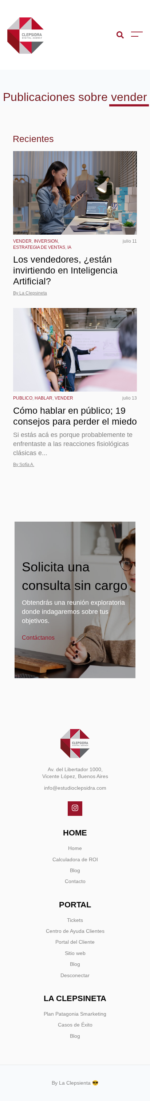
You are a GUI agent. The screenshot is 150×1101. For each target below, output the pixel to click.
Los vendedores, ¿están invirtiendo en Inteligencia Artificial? (65, 270)
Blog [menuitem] (75, 870)
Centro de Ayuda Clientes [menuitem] (75, 931)
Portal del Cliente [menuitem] (75, 942)
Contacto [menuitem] (75, 881)
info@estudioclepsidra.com (75, 788)
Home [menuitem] (75, 848)
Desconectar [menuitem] (75, 975)
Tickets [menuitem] (75, 920)
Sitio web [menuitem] (75, 953)
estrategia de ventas (39, 247)
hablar (43, 398)
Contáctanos (38, 638)
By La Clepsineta (30, 293)
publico (22, 398)
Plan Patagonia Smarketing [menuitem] (75, 1014)
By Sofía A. (23, 464)
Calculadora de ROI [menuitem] (75, 859)
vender (22, 241)
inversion (46, 241)
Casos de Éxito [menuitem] (75, 1025)
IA (69, 247)
